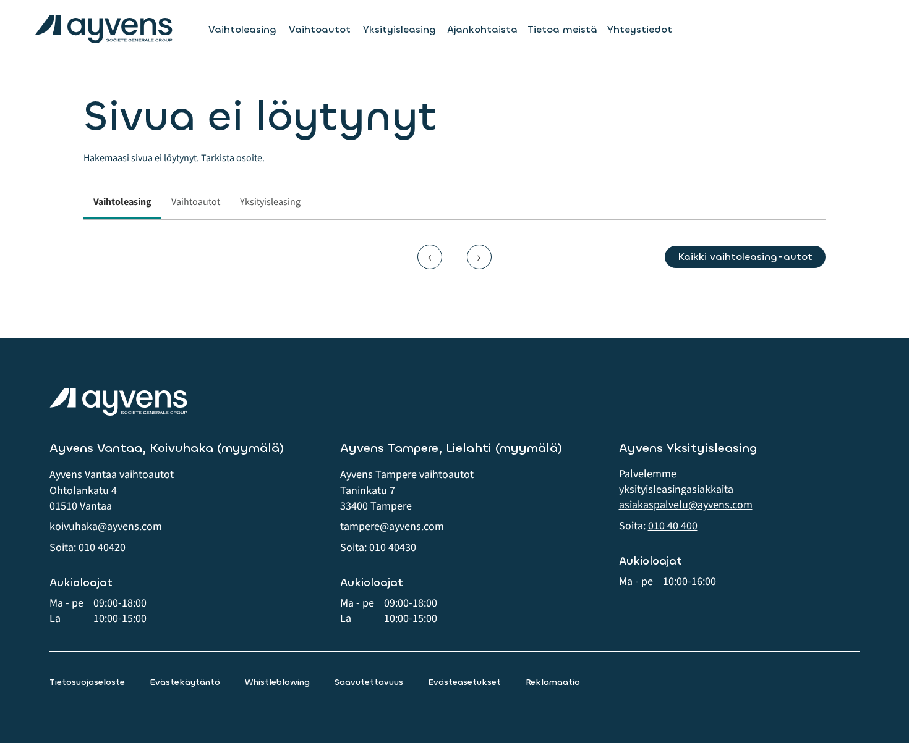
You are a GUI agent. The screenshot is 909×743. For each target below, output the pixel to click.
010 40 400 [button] (673, 526)
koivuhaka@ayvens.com (105, 526)
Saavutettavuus (369, 682)
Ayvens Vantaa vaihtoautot (111, 474)
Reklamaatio (553, 682)
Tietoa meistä (562, 29)
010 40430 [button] (392, 547)
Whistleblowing (277, 682)
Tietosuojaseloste (87, 682)
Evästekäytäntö (185, 682)
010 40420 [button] (102, 547)
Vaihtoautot (320, 29)
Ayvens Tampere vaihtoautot (407, 474)
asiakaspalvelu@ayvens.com (686, 505)
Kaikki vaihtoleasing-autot (745, 256)
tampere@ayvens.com (392, 526)
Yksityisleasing (399, 29)
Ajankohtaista (482, 29)
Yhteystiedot (639, 29)
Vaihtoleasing (242, 29)
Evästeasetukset (464, 682)
